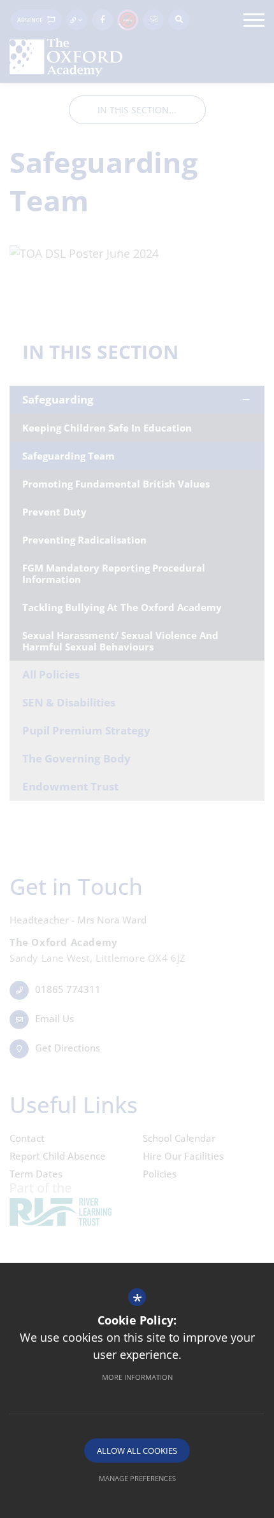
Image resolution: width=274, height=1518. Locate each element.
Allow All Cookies (137, 1450)
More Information (137, 1377)
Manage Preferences (137, 1478)
